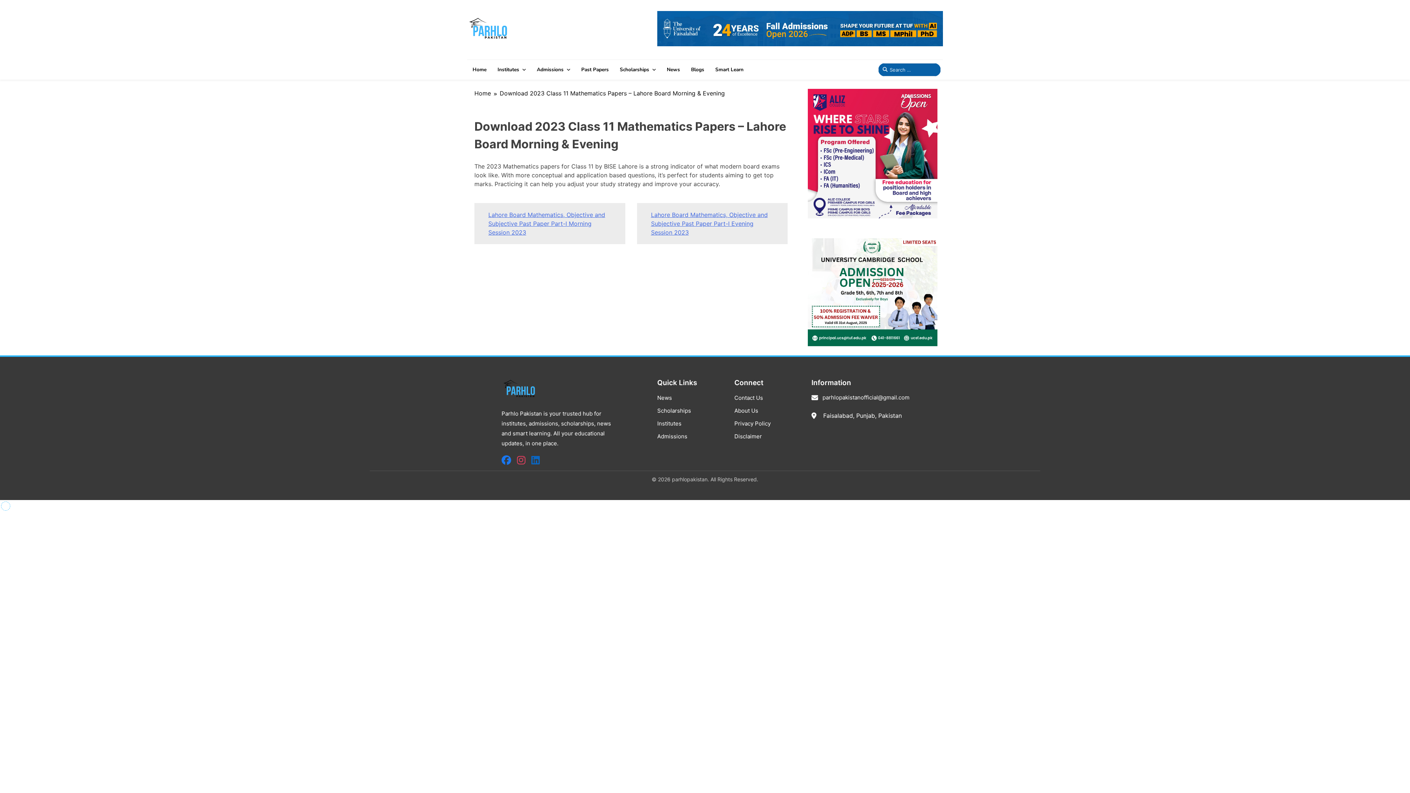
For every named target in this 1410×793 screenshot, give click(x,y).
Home (480, 69)
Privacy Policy (752, 423)
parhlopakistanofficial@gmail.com (866, 397)
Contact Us (748, 397)
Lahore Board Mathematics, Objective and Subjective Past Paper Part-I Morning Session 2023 (546, 223)
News (673, 69)
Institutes (508, 69)
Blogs (697, 69)
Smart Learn (729, 69)
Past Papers (595, 69)
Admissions (550, 69)
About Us (746, 410)
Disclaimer (748, 436)
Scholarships (634, 69)
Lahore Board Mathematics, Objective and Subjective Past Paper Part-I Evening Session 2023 (709, 223)
